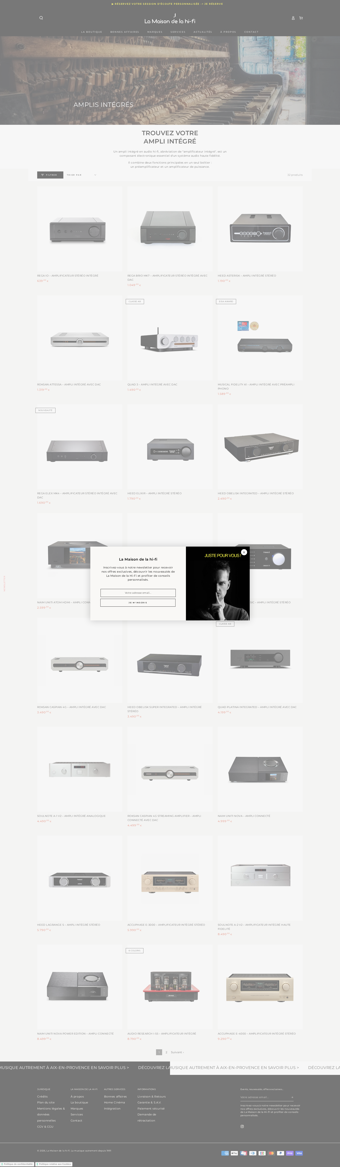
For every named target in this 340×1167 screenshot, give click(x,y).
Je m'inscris (138, 603)
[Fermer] (244, 552)
